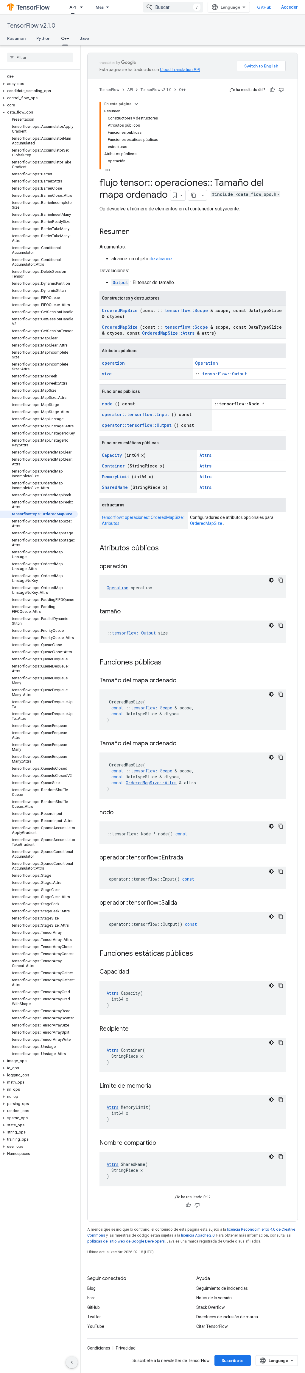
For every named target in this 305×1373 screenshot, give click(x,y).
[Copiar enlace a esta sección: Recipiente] (136, 1029)
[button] (39, 83)
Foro (91, 1297)
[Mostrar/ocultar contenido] (136, 104)
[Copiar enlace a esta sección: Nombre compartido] (163, 1143)
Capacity (112, 455)
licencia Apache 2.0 (197, 1235)
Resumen (16, 38)
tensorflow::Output (224, 374)
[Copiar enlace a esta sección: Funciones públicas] (169, 662)
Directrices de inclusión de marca (227, 1316)
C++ (65, 38)
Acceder (289, 7)
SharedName (115, 487)
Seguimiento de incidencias (222, 1288)
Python (43, 38)
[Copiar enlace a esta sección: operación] (135, 566)
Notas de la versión (214, 1297)
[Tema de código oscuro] (271, 580)
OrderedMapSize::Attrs (168, 333)
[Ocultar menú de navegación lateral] (72, 1362)
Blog (91, 1288)
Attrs (205, 455)
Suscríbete (233, 1360)
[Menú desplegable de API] (83, 7)
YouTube (95, 1326)
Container (113, 466)
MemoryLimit (115, 476)
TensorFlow (109, 89)
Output (120, 282)
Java (84, 38)
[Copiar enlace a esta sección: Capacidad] (136, 972)
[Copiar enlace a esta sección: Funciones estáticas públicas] (201, 954)
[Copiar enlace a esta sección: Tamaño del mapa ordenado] (184, 680)
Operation (206, 363)
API (72, 7)
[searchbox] (40, 57)
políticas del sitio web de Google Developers (126, 1241)
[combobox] (173, 7)
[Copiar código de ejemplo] (281, 580)
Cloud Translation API (180, 69)
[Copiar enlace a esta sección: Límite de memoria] (159, 1086)
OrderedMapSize (120, 310)
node (107, 404)
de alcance (161, 259)
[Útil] (272, 89)
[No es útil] (281, 89)
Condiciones (98, 1348)
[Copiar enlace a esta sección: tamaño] (128, 611)
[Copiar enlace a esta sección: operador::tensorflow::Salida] (185, 903)
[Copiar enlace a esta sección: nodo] (121, 812)
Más (100, 7)
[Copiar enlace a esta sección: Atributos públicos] (166, 548)
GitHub (264, 7)
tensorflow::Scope (186, 310)
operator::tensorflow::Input (135, 414)
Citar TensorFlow (212, 1326)
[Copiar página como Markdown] (193, 195)
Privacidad (126, 1348)
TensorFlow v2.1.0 (31, 25)
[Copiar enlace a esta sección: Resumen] (135, 232)
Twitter (94, 1316)
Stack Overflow (210, 1307)
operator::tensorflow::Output (137, 425)
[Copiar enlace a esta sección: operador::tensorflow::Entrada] (191, 858)
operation (113, 363)
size (107, 374)
